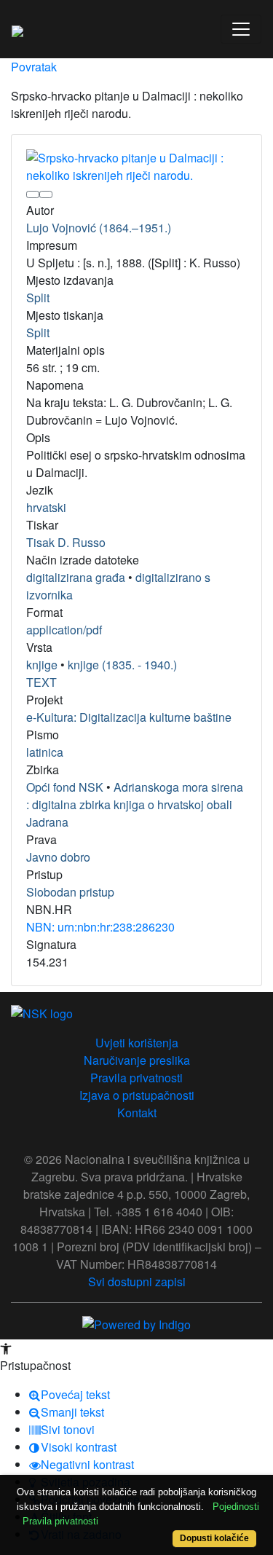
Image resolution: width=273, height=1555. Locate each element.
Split (38, 297)
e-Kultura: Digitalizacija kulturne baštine (129, 717)
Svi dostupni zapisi (137, 1281)
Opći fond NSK (64, 787)
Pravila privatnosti (136, 1077)
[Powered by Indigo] (136, 1323)
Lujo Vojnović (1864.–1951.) (98, 227)
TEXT (41, 682)
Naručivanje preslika (137, 1060)
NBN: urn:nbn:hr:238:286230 (100, 926)
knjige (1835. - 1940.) (122, 664)
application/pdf (64, 629)
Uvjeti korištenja (136, 1042)
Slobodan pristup (70, 891)
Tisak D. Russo (66, 542)
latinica (44, 752)
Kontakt (137, 1112)
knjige (42, 664)
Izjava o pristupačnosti (136, 1095)
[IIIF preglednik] (32, 194)
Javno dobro (58, 857)
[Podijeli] (45, 194)
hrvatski (46, 507)
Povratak (34, 66)
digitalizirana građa (75, 577)
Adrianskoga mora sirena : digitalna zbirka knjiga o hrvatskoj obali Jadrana (134, 804)
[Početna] (17, 29)
